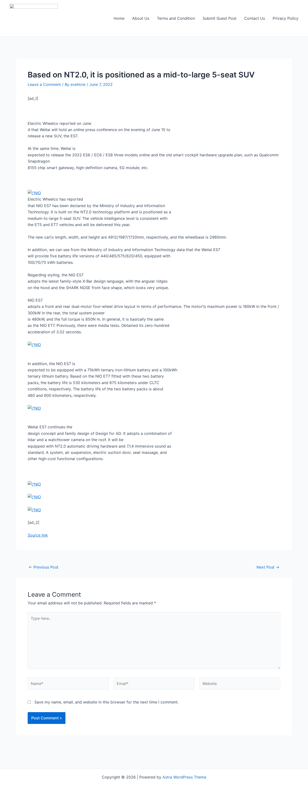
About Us (140, 18)
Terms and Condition (176, 18)
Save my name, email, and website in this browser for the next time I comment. (106, 702)
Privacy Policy (285, 18)
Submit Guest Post (220, 18)
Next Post (268, 567)
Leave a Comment (44, 84)
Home (119, 18)
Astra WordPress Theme (184, 777)
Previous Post (43, 567)
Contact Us (254, 18)
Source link (38, 535)
